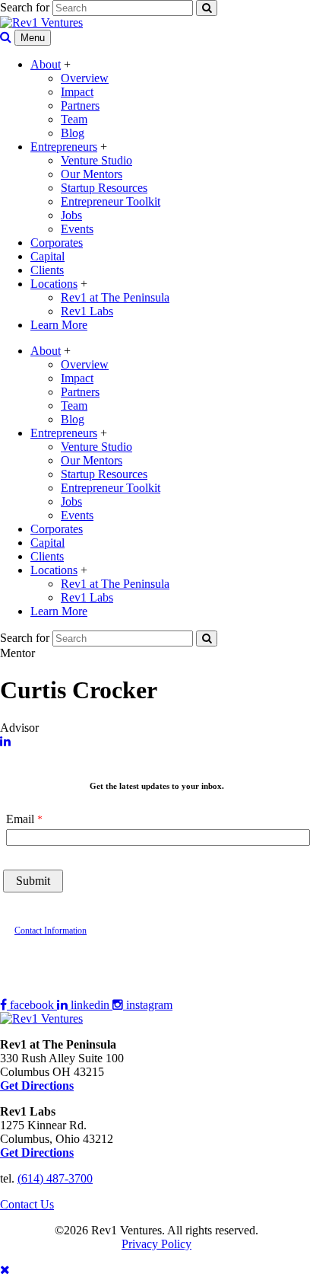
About (45, 64)
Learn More (58, 324)
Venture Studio (96, 160)
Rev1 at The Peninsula (115, 297)
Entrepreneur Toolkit (110, 201)
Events (77, 228)
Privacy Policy (156, 1243)
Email (20, 818)
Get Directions (37, 1152)
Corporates (56, 242)
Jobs (71, 215)
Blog (72, 132)
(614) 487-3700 (55, 1178)
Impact (77, 91)
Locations (53, 283)
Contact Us (27, 1204)
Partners (80, 105)
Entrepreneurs (63, 146)
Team (74, 119)
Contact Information (50, 930)
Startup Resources (104, 187)
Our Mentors (91, 174)
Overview (85, 78)
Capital (47, 256)
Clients (47, 269)
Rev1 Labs (87, 311)
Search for (24, 7)
